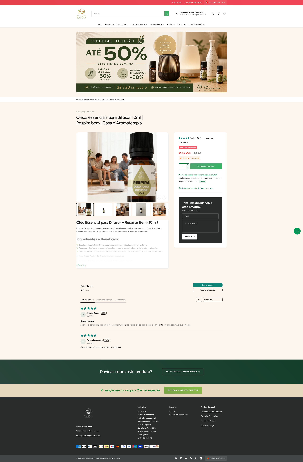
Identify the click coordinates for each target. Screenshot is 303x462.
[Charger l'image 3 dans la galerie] (122, 209)
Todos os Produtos (137, 24)
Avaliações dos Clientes (147, 431)
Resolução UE (143, 435)
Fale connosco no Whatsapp (181, 371)
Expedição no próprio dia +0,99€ (88, 435)
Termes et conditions (146, 415)
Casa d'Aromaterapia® (85, 112)
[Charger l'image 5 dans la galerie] (159, 209)
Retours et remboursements (148, 421)
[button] (224, 14)
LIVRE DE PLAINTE (145, 438)
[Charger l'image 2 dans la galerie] (103, 209)
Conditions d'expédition (147, 428)
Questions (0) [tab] (120, 300)
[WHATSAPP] (218, 14)
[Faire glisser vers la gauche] (159, 197)
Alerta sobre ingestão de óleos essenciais (196, 188)
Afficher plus (81, 265)
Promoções (121, 24)
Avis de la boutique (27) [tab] (104, 300)
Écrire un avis (207, 285)
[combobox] (130, 14)
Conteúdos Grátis (195, 24)
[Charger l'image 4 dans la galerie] (141, 209)
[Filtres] (199, 300)
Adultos (170, 24)
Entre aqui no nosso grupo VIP (183, 390)
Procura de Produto (208, 421)
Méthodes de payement (147, 418)
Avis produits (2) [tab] (87, 300)
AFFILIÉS (172, 411)
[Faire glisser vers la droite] (164, 197)
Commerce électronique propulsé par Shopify (107, 458)
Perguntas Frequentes (194, 2)
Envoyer (188, 237)
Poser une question (208, 290)
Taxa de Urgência (144, 425)
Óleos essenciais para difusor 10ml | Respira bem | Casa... (105, 99)
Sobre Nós (177, 2)
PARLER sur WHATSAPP (178, 415)
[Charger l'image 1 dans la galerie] (85, 209)
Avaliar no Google (207, 426)
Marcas (180, 24)
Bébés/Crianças (156, 24)
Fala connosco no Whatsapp (211, 411)
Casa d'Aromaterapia (87, 458)
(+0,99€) (202, 181)
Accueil (80, 99)
